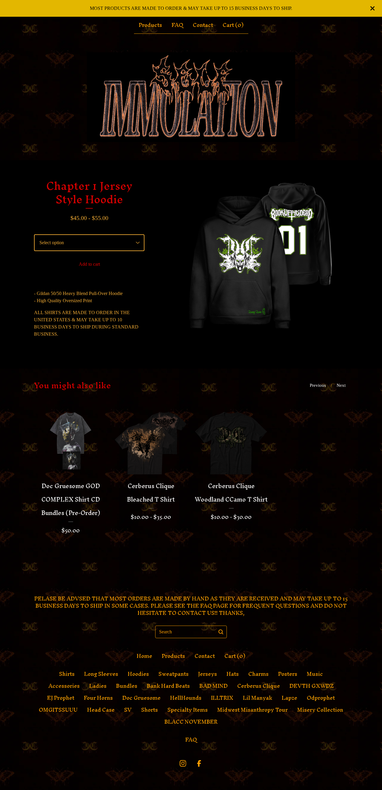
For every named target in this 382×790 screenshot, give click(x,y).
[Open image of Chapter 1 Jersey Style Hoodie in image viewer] (253, 264)
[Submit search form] (220, 631)
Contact (203, 25)
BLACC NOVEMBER (191, 722)
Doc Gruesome (141, 698)
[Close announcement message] (372, 8)
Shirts (67, 674)
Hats (233, 674)
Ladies (98, 686)
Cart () (233, 25)
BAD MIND (213, 686)
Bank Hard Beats (168, 686)
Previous (318, 385)
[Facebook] (199, 763)
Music (315, 674)
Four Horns (98, 698)
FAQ (177, 25)
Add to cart (89, 264)
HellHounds (185, 698)
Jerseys (207, 674)
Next (341, 385)
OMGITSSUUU (58, 710)
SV (128, 710)
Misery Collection (320, 710)
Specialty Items (187, 710)
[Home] (191, 97)
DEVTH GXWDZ (311, 686)
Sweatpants (173, 674)
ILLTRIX (222, 698)
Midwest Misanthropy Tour (252, 710)
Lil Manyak (257, 698)
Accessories (64, 686)
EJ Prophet (60, 698)
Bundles (126, 686)
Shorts (149, 710)
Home (144, 656)
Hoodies (138, 674)
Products (150, 25)
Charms (258, 674)
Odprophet (321, 698)
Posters (287, 674)
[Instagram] (183, 763)
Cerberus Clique (258, 686)
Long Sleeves (101, 674)
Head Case (101, 710)
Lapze (289, 698)
